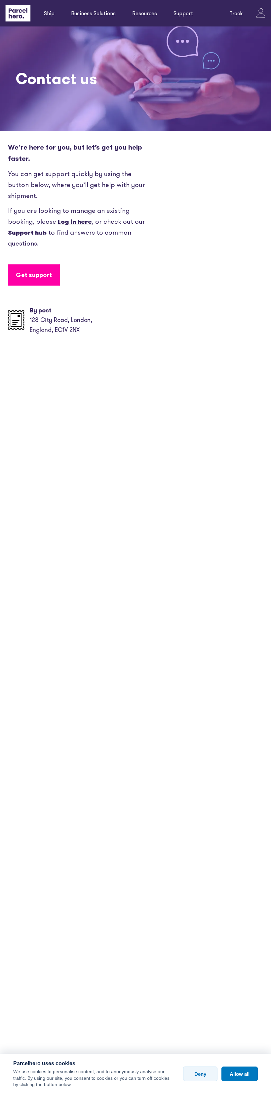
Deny (200, 1074)
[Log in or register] (261, 13)
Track (236, 13)
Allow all (240, 1074)
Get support (34, 275)
